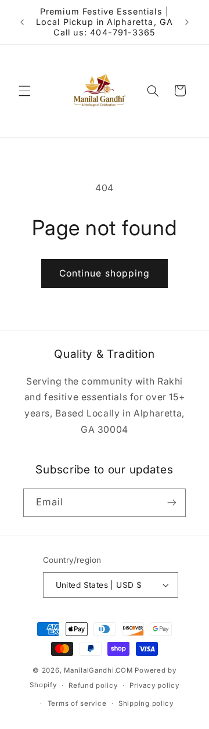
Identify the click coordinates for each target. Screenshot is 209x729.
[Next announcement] (187, 22)
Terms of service (77, 703)
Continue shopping (104, 273)
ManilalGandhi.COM (98, 670)
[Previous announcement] (22, 22)
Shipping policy (146, 703)
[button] (24, 90)
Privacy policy (154, 685)
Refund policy (93, 685)
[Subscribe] (171, 503)
